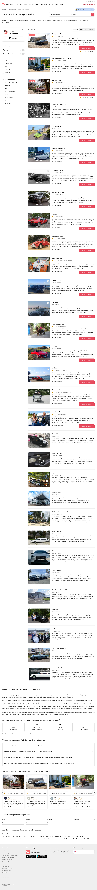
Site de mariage (6, 877)
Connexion (85, 4)
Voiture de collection (10, 91)
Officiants (83, 838)
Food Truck (76, 838)
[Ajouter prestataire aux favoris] (48, 35)
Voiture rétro (8, 103)
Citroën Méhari (57, 126)
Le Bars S (55, 368)
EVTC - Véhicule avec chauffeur (60, 512)
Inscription (92, 4)
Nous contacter (86, 48)
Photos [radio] (84, 29)
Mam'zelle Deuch (57, 412)
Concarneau (29, 823)
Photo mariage (40, 836)
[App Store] (31, 857)
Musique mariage (59, 836)
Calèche (7, 94)
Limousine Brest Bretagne (59, 668)
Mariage (4, 9)
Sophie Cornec (57, 258)
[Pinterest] (57, 851)
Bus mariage (68, 836)
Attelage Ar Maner (58, 324)
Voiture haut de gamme (11, 82)
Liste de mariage (38, 838)
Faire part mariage (16, 836)
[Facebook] (51, 851)
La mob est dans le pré (59, 104)
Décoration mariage (78, 836)
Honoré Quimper (56, 570)
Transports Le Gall (58, 192)
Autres (6, 88)
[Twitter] (54, 851)
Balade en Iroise (57, 236)
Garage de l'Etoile (58, 34)
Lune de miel (59, 838)
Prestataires (44, 4)
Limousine (7, 85)
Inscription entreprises (7, 868)
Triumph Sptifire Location (59, 648)
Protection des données (8, 857)
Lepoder (54, 473)
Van (6, 100)
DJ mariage (90, 838)
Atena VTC (55, 434)
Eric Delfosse (56, 80)
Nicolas (54, 214)
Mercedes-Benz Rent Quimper (62, 58)
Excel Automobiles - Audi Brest (60, 590)
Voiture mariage (12, 9)
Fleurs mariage (28, 838)
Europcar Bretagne (58, 148)
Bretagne (20, 9)
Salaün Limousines (57, 453)
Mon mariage (23, 4)
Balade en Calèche (58, 390)
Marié (56, 4)
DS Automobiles (56, 551)
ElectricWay (55, 609)
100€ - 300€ (8, 66)
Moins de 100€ (8, 63)
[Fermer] (23, 30)
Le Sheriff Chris (56, 629)
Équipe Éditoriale (6, 872)
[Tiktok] (67, 851)
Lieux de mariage (34, 4)
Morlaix (51, 819)
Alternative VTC (57, 170)
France (78, 852)
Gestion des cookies (7, 859)
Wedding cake (67, 838)
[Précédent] (2, 792)
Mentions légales (6, 853)
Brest (3, 819)
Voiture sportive (9, 97)
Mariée (51, 4)
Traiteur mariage (6, 836)
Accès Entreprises (90, 1)
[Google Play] (42, 857)
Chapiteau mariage (7, 838)
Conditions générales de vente (10, 855)
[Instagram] (61, 851)
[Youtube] (64, 851)
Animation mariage (18, 838)
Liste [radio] (76, 29)
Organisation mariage (49, 838)
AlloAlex (55, 302)
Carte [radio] (91, 29)
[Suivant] (94, 792)
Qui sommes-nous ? (7, 870)
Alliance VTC (56, 280)
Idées (61, 4)
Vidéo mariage (49, 836)
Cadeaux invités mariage (29, 836)
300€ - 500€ (8, 69)
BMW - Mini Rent (56, 492)
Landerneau (76, 819)
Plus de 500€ (8, 72)
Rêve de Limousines (57, 531)
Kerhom (54, 346)
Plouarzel (4, 823)
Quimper (28, 819)
